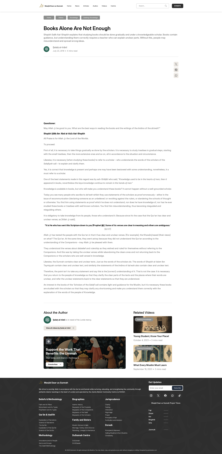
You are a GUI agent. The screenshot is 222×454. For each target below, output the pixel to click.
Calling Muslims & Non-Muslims (116, 433)
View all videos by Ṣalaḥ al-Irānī (58, 328)
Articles (86, 6)
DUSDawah (76, 443)
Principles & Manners (112, 430)
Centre (113, 6)
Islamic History (77, 404)
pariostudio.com (152, 450)
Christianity (109, 436)
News (77, 6)
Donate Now (52, 364)
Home (69, 6)
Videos (104, 6)
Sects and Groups (45, 443)
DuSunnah (76, 441)
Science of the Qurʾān (46, 430)
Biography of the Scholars (81, 415)
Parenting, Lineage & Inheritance (83, 430)
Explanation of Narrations (47, 420)
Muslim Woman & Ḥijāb (80, 425)
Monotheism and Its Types (48, 407)
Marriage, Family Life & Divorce (83, 428)
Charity (107, 404)
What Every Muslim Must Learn (150, 365)
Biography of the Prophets (81, 407)
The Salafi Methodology (47, 446)
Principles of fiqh (111, 417)
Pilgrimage (108, 412)
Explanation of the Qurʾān (47, 428)
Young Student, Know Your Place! (151, 336)
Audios (95, 6)
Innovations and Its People (48, 441)
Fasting (107, 407)
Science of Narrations (46, 423)
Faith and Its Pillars (45, 404)
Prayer (107, 415)
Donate (177, 6)
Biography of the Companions (82, 410)
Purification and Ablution (113, 420)
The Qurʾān (43, 425)
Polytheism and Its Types (48, 410)
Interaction (109, 410)
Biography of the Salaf (80, 412)
